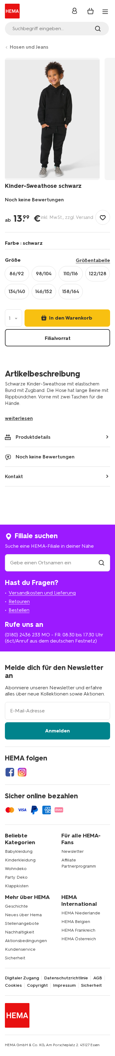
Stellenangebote (22, 923)
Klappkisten (17, 886)
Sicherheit (15, 958)
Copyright (37, 985)
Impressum (64, 985)
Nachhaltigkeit (19, 932)
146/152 (43, 291)
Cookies (13, 985)
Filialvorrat (58, 338)
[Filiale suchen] (101, 562)
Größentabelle (93, 260)
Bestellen (19, 610)
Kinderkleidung (20, 860)
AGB (97, 978)
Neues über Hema (23, 914)
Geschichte (16, 906)
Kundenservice (20, 949)
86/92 (17, 273)
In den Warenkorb (70, 318)
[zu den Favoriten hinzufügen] (102, 217)
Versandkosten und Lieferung (42, 593)
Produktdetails (33, 437)
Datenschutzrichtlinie (66, 978)
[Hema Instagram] (22, 772)
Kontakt (14, 476)
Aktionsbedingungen (26, 940)
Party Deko (16, 877)
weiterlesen (19, 418)
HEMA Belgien (75, 921)
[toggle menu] (105, 11)
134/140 (17, 291)
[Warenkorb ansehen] (90, 11)
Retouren (19, 601)
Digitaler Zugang (22, 978)
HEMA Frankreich (78, 930)
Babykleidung (19, 851)
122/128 (97, 273)
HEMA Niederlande (80, 913)
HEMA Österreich (78, 938)
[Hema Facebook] (10, 772)
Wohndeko (16, 868)
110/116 (70, 273)
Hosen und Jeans (29, 47)
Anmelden (57, 731)
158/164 (70, 291)
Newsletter (72, 851)
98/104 (44, 273)
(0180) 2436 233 (22, 635)
